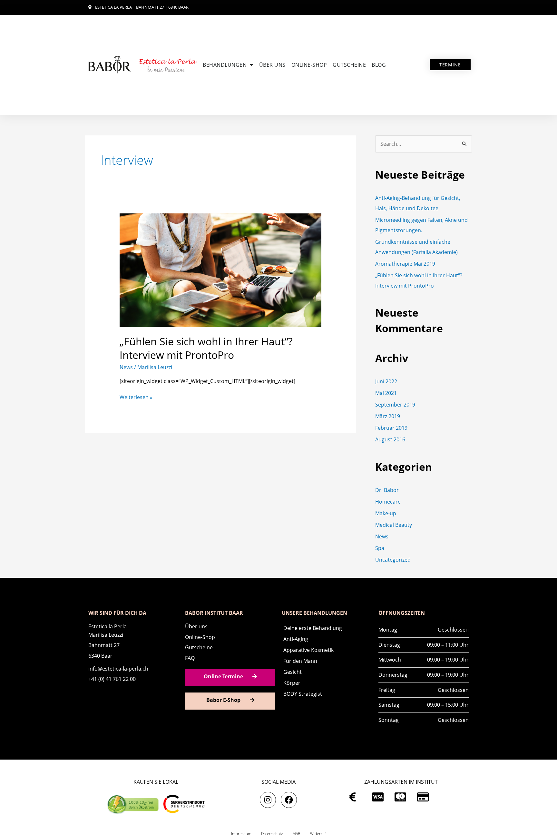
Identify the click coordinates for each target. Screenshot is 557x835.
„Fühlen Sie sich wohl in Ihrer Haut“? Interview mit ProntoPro (206, 348)
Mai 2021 (386, 393)
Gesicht (292, 671)
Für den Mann (300, 660)
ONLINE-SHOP (309, 65)
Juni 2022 (386, 381)
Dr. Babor (387, 490)
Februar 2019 (391, 427)
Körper (291, 682)
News (126, 367)
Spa (379, 548)
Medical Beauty (393, 524)
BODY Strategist (302, 693)
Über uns (272, 65)
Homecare (388, 501)
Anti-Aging (295, 639)
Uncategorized (393, 559)
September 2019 (395, 404)
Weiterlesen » (136, 397)
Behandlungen (225, 65)
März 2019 (387, 416)
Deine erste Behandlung (312, 628)
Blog (379, 65)
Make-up (385, 513)
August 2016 (390, 439)
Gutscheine (349, 65)
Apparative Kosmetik (308, 649)
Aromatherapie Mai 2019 (405, 263)
